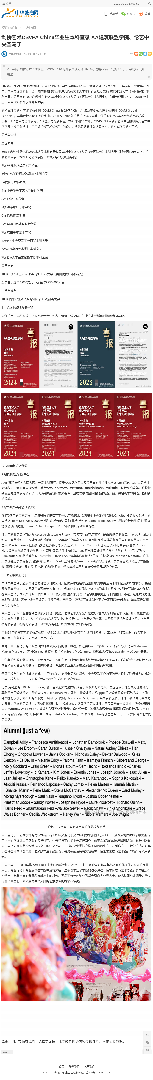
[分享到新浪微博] (136, 54)
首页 (61, 1066)
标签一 (7, 1052)
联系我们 (74, 1066)
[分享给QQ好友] (145, 54)
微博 (147, 13)
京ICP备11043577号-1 (98, 1072)
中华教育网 (29, 27)
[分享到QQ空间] (150, 54)
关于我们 (89, 1066)
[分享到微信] (141, 54)
